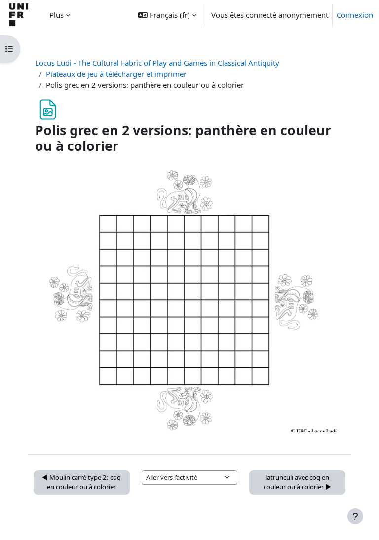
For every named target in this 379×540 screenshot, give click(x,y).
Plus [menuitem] (56, 15)
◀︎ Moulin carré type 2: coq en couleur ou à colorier (81, 482)
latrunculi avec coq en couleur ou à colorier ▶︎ (297, 482)
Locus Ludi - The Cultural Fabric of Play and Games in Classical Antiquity (157, 63)
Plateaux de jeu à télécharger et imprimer (116, 74)
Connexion (355, 15)
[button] (167, 15)
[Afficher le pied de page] (355, 516)
